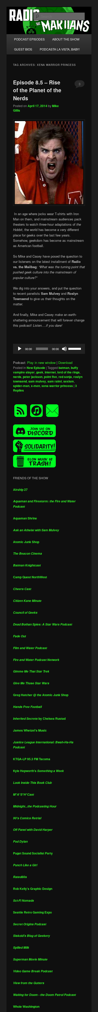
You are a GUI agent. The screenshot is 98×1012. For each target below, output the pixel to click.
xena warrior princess (57, 385)
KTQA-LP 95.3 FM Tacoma (31, 759)
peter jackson (32, 376)
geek (39, 372)
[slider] (75, 348)
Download (65, 362)
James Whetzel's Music (30, 730)
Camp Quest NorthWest (30, 577)
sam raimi (54, 381)
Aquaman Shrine (25, 518)
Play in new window (41, 362)
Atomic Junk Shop (26, 542)
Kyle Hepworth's (38, 770)
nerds (17, 376)
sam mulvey (37, 381)
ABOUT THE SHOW (65, 39)
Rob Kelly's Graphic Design (32, 888)
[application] (49, 349)
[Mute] (64, 348)
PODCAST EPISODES (29, 39)
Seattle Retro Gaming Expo (32, 912)
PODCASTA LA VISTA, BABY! (60, 49)
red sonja (65, 376)
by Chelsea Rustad (39, 718)
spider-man (21, 385)
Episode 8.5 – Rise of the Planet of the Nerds (37, 90)
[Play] (19, 348)
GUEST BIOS (23, 49)
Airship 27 (20, 489)
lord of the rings (68, 372)
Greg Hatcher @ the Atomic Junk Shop (40, 695)
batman (64, 367)
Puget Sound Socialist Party (33, 853)
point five (50, 376)
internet (50, 372)
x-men (35, 385)
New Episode (36, 367)
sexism (68, 381)
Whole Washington (26, 1006)
